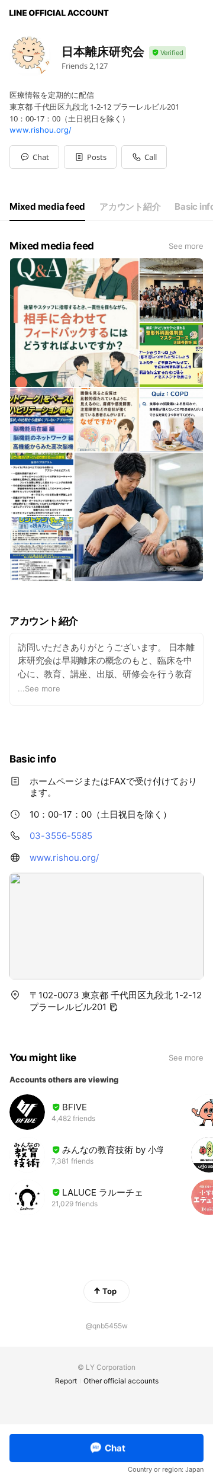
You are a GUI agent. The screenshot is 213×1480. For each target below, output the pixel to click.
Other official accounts (121, 1380)
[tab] (47, 207)
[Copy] (113, 1007)
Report (66, 1380)
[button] (90, 157)
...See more (39, 688)
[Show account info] (167, 53)
